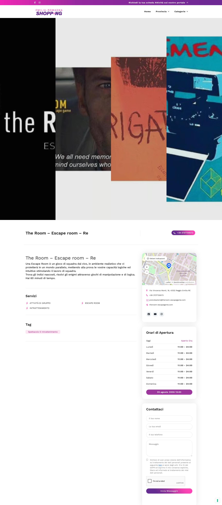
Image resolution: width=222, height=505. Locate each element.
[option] (27, 119)
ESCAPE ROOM (92, 303)
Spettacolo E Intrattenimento (43, 332)
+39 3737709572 (185, 233)
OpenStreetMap (179, 282)
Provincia (161, 11)
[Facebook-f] (35, 3)
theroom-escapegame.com (161, 305)
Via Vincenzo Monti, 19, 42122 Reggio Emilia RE (170, 290)
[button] (147, 267)
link (160, 465)
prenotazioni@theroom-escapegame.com (167, 300)
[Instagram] (40, 3)
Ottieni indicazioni (157, 258)
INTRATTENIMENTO (39, 308)
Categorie (179, 11)
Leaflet (168, 282)
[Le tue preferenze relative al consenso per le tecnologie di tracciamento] (217, 500)
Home (147, 11)
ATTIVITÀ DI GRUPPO (40, 303)
